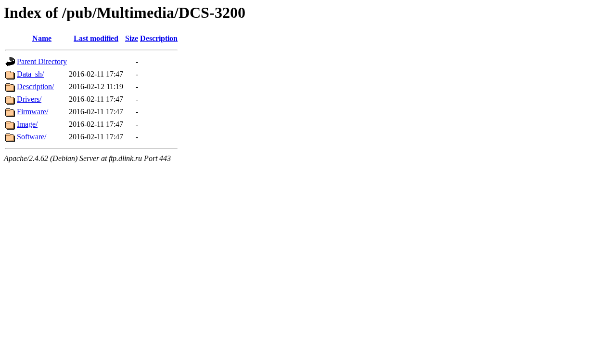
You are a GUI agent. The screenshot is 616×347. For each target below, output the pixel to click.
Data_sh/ (30, 74)
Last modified (96, 38)
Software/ (31, 137)
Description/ (35, 86)
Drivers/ (29, 99)
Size (131, 38)
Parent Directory (42, 61)
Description (159, 38)
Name (41, 38)
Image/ (27, 124)
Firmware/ (32, 111)
